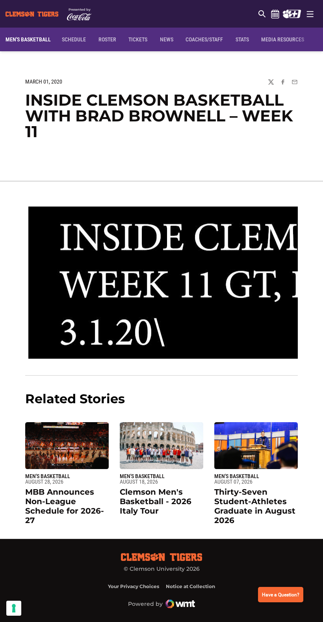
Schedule (275, 13)
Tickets (137, 39)
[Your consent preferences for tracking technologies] (13, 608)
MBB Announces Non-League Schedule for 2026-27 (64, 506)
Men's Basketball (47, 476)
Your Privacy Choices (133, 586)
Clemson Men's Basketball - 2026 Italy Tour (155, 501)
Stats (242, 39)
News (166, 39)
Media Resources (282, 39)
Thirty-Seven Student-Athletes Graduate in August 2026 (254, 506)
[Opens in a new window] (291, 14)
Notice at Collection (190, 586)
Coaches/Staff (204, 39)
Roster (107, 39)
